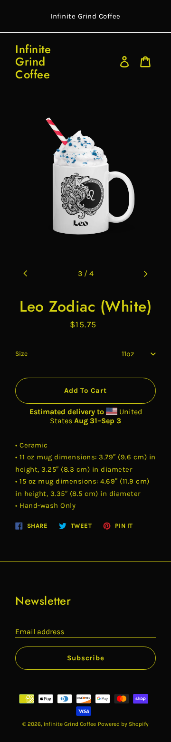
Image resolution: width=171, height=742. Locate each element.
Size (21, 354)
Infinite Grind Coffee (33, 62)
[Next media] (145, 273)
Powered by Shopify (123, 724)
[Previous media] (25, 273)
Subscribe (85, 658)
